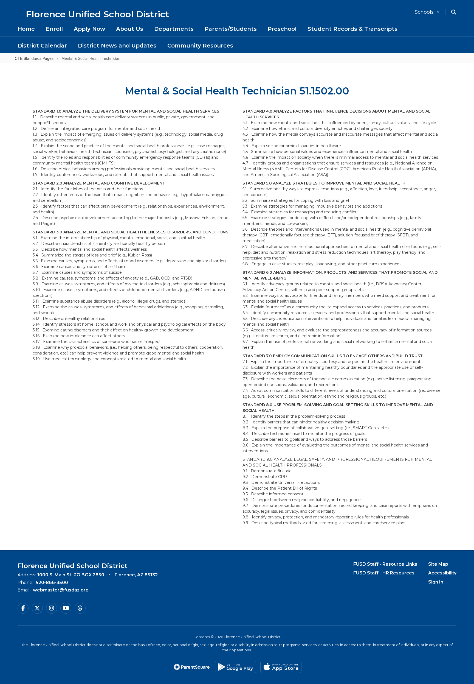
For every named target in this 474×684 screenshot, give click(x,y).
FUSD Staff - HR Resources (383, 573)
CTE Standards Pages (34, 58)
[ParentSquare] (192, 667)
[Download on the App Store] (280, 667)
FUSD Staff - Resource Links (385, 564)
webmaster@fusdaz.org (61, 590)
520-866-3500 (52, 582)
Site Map (438, 564)
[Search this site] (453, 12)
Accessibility (442, 573)
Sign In (435, 582)
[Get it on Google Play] (235, 667)
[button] (427, 12)
